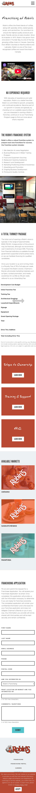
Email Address (7, 648)
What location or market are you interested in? (16, 690)
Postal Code (6, 669)
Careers (18, 768)
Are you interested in (11, 679)
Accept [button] (18, 789)
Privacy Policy (19, 785)
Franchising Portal (18, 763)
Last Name (5, 638)
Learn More (18, 375)
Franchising (18, 759)
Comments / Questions (11, 704)
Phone (4, 659)
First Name (6, 628)
